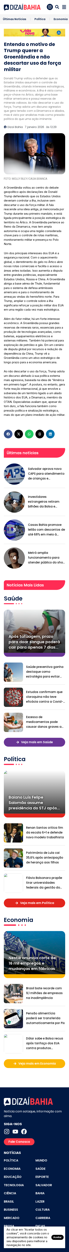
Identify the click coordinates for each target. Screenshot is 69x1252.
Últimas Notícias (14, 19)
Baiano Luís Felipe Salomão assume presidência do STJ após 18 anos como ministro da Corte (34, 803)
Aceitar (57, 1237)
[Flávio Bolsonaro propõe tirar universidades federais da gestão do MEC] (13, 883)
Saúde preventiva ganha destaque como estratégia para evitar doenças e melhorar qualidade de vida (44, 672)
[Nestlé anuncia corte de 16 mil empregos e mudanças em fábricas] (34, 952)
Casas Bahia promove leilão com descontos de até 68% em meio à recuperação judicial (46, 530)
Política (39, 19)
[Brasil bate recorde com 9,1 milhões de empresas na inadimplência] (13, 993)
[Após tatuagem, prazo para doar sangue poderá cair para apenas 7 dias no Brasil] (34, 631)
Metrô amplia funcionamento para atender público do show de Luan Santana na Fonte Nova (46, 558)
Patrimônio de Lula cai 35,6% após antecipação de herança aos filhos (44, 857)
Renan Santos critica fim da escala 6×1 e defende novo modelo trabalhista (45, 832)
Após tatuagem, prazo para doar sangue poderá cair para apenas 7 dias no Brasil (34, 642)
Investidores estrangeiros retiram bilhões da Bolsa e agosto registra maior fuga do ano (45, 502)
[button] (8, 434)
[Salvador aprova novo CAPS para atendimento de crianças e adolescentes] (14, 474)
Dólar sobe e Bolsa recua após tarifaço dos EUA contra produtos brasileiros (44, 1043)
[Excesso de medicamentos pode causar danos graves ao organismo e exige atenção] (13, 722)
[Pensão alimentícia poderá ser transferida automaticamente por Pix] (13, 1018)
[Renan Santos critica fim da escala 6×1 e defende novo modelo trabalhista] (13, 833)
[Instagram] (7, 1131)
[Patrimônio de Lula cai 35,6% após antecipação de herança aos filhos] (13, 858)
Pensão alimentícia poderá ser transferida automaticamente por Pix (45, 1018)
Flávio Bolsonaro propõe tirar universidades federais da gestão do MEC (44, 883)
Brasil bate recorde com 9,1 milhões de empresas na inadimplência (44, 993)
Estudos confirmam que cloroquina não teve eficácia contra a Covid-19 (44, 697)
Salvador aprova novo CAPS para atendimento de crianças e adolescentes (46, 474)
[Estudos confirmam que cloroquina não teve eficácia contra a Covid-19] (13, 697)
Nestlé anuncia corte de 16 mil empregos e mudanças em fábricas (32, 963)
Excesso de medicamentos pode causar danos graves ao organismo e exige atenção (44, 722)
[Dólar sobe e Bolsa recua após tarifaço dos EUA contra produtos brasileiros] (13, 1043)
